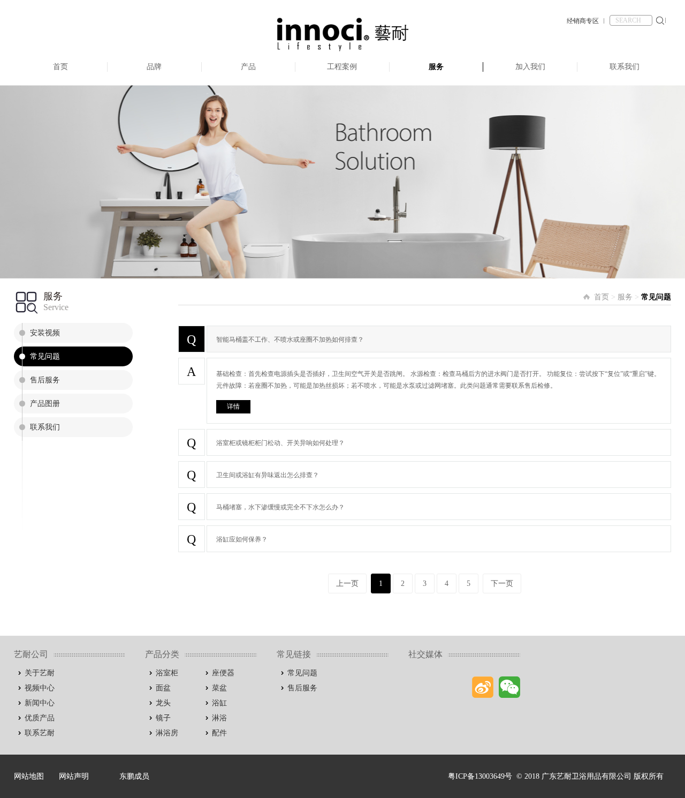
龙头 (163, 703)
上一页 (347, 583)
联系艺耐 (40, 733)
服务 (436, 67)
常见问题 (45, 356)
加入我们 (530, 67)
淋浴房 (167, 733)
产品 (248, 67)
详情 (233, 406)
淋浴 (219, 718)
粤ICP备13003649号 (480, 776)
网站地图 (29, 776)
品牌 (154, 67)
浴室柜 (167, 673)
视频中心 (40, 688)
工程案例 (342, 67)
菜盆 (219, 688)
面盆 (163, 688)
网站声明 (74, 776)
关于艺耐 (40, 673)
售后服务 (45, 380)
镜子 (163, 718)
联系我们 (625, 67)
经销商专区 (583, 21)
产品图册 (45, 404)
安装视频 (45, 333)
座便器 (223, 673)
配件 (219, 733)
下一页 (502, 583)
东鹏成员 (134, 776)
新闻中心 (40, 703)
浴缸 (219, 703)
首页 (60, 67)
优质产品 (40, 718)
